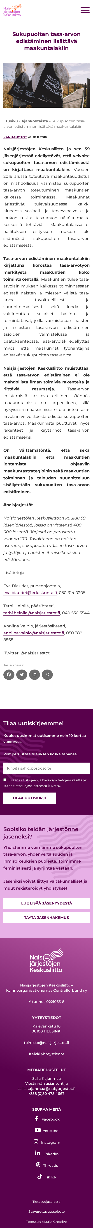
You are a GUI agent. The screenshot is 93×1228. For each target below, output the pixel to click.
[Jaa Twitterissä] (21, 675)
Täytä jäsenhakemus (46, 918)
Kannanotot (15, 137)
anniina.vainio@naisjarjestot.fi (33, 633)
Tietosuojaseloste (46, 1202)
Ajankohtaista (34, 121)
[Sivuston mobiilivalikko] (85, 10)
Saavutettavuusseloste (46, 1212)
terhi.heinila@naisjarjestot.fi (31, 613)
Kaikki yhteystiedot (46, 1054)
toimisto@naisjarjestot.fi (46, 1043)
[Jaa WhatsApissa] (47, 675)
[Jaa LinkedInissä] (34, 675)
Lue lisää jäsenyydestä (46, 903)
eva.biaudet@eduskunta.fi (30, 592)
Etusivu (10, 121)
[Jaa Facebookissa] (8, 675)
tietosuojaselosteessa (30, 786)
